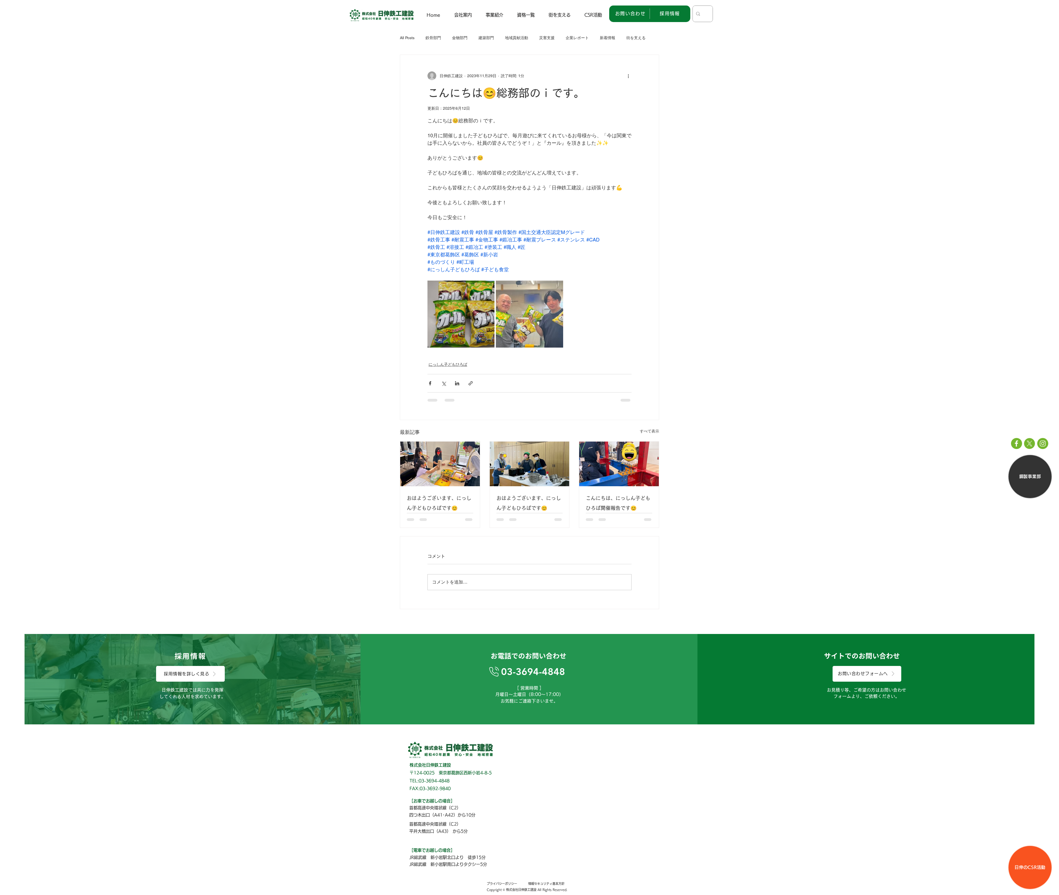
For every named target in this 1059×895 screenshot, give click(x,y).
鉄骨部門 (433, 38)
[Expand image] (460, 314)
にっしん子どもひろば (448, 364)
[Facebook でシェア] (430, 383)
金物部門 (459, 38)
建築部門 (486, 38)
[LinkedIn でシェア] (457, 383)
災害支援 (547, 38)
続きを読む (636, 38)
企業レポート (577, 38)
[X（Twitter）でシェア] (443, 383)
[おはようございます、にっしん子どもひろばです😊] (440, 464)
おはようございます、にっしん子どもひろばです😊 (439, 503)
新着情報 (607, 38)
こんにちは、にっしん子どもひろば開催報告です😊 (618, 503)
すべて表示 (649, 431)
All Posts (407, 38)
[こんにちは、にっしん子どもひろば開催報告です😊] (619, 464)
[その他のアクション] (628, 75)
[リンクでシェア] (470, 383)
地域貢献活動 (516, 38)
